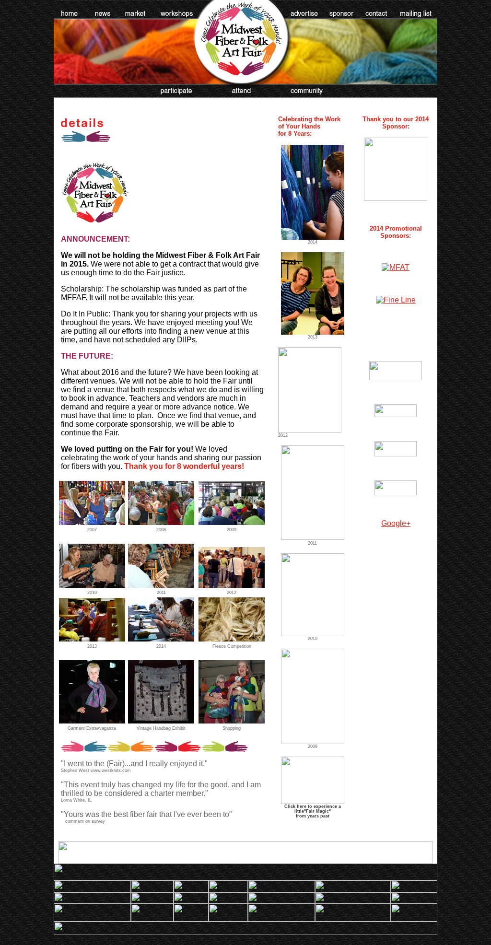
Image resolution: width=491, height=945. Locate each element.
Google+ (395, 523)
